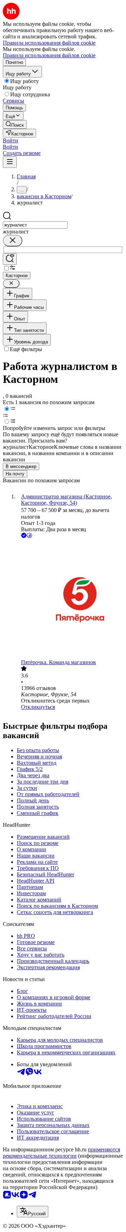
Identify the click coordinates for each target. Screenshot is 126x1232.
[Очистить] (12, 240)
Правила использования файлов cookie (49, 55)
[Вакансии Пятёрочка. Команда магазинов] (70, 599)
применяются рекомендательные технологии (61, 1152)
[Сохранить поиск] (10, 259)
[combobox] (35, 225)
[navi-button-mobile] (10, 162)
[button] (10, 140)
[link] (15, 124)
